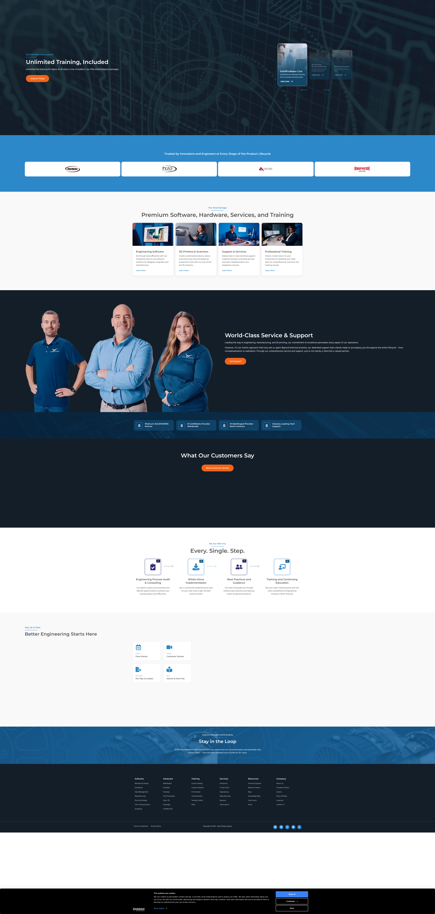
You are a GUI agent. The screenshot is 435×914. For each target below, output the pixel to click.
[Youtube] (293, 827)
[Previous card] (304, 89)
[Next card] (326, 89)
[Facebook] (275, 827)
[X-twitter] (299, 827)
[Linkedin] (281, 827)
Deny (292, 908)
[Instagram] (287, 827)
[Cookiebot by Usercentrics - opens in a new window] (139, 909)
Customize (290, 901)
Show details (159, 908)
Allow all (292, 894)
